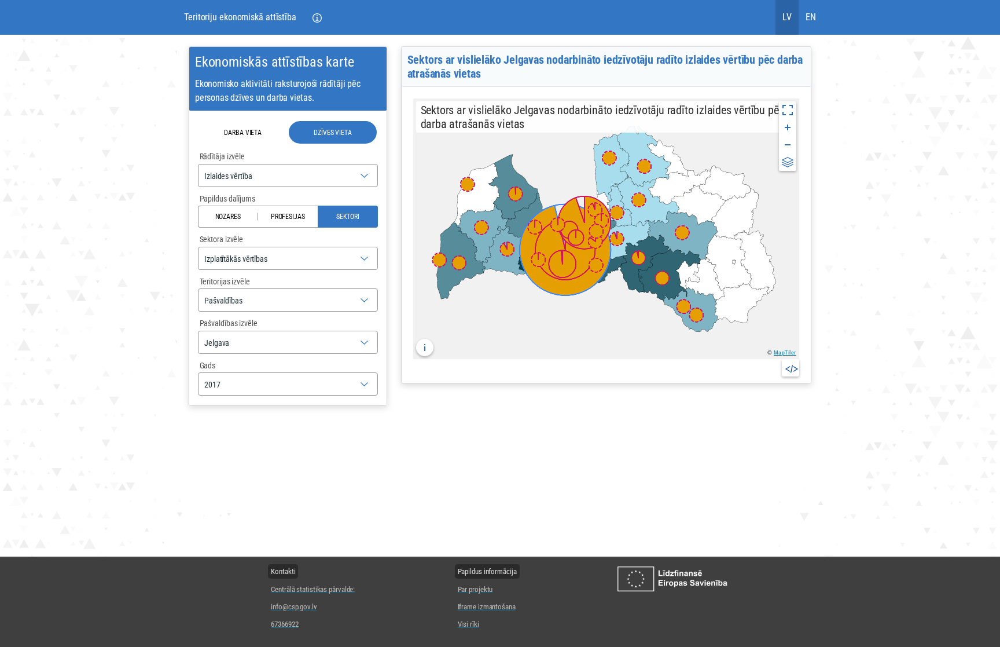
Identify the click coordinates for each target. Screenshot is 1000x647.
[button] (317, 17)
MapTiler (785, 352)
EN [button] (811, 17)
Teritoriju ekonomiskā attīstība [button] (240, 17)
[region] (606, 228)
